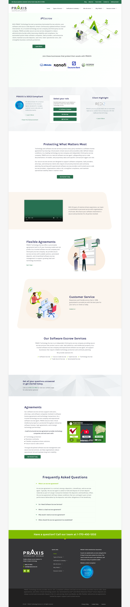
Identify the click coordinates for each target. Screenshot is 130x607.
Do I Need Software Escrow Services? (50, 504)
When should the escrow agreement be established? (56, 520)
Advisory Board (114, 2)
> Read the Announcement (29, 120)
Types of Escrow (57, 8)
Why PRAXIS (99, 8)
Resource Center (111, 8)
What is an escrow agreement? (48, 483)
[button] (65, 483)
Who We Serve (87, 8)
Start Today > (29, 265)
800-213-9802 (41, 2)
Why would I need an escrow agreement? (52, 515)
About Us (91, 2)
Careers (103, 604)
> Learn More (29, 115)
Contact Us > (72, 309)
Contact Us (106, 2)
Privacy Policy (85, 604)
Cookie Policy (95, 604)
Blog (85, 2)
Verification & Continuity (72, 8)
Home (48, 8)
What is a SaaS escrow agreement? (50, 509)
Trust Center (98, 2)
